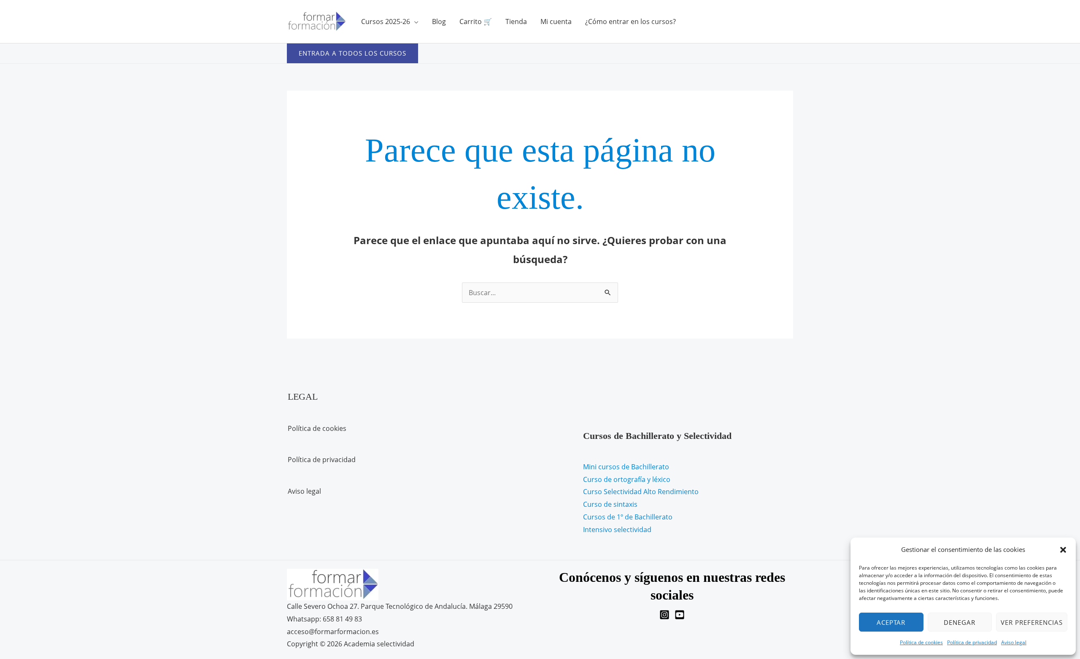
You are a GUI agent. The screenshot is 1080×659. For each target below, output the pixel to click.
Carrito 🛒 (475, 21)
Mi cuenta (556, 21)
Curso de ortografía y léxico (626, 479)
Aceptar (891, 622)
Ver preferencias (1032, 622)
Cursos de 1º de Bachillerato (627, 517)
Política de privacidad (972, 642)
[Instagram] (664, 615)
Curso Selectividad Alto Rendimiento (641, 491)
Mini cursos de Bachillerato (626, 466)
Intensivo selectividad (617, 529)
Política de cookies (921, 642)
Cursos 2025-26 (385, 21)
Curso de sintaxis (610, 504)
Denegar (959, 622)
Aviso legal (1013, 642)
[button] (1063, 550)
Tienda (516, 21)
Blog (439, 21)
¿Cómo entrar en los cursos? (630, 21)
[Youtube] (680, 615)
